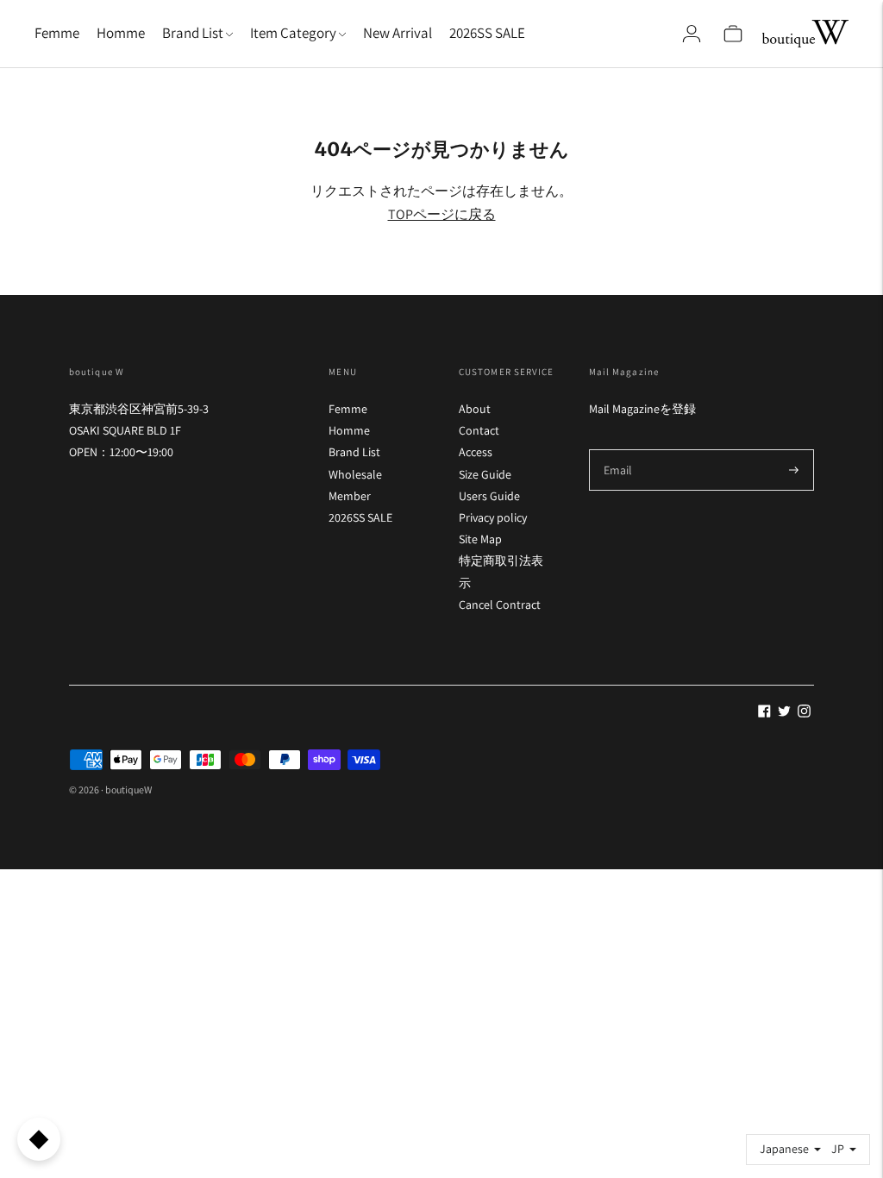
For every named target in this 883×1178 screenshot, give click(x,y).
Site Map (480, 539)
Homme (121, 32)
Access (475, 452)
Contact (479, 430)
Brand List (354, 452)
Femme (56, 32)
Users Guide (489, 496)
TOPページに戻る (442, 214)
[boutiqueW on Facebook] (764, 713)
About (475, 409)
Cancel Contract (500, 604)
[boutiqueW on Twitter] (784, 713)
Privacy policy (493, 517)
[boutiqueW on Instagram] (804, 713)
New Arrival (397, 32)
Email (618, 448)
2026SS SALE (487, 32)
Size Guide (485, 474)
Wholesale (355, 474)
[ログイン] (691, 34)
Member (350, 496)
